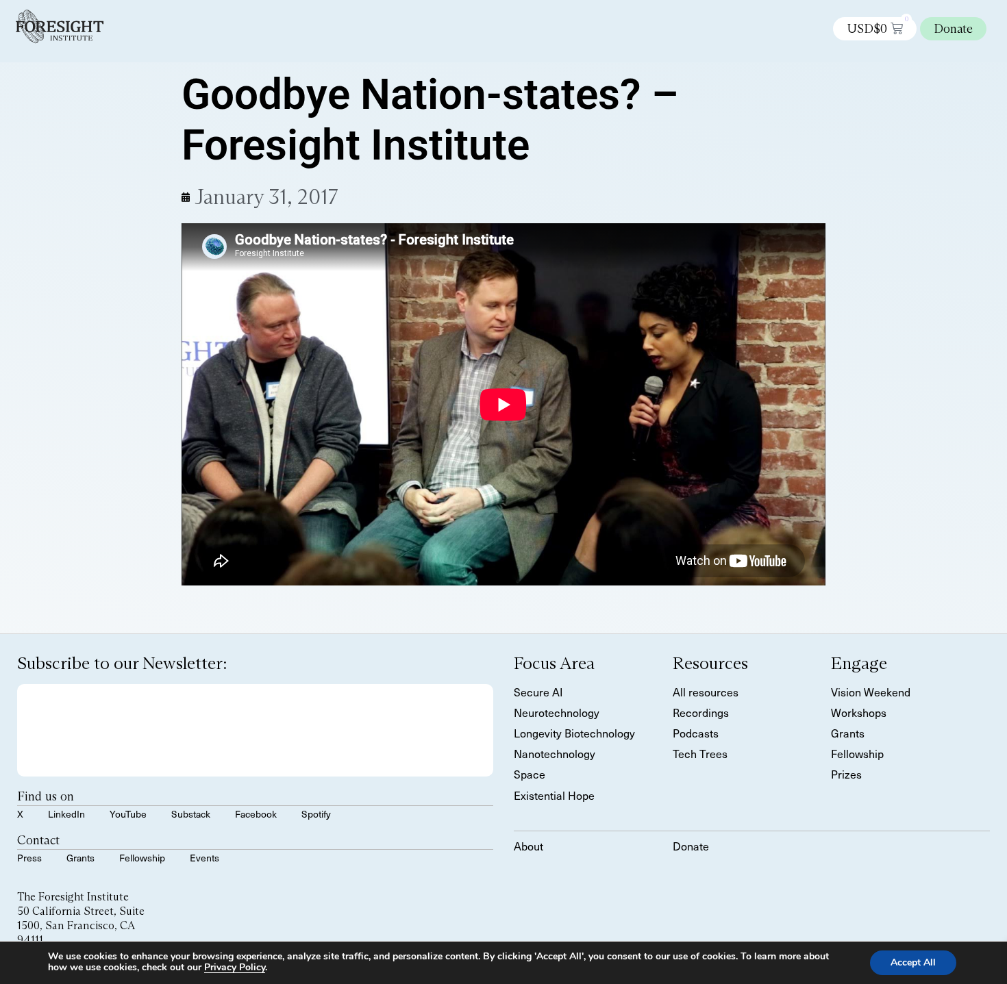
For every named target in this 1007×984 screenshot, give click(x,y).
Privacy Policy (234, 967)
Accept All (913, 962)
